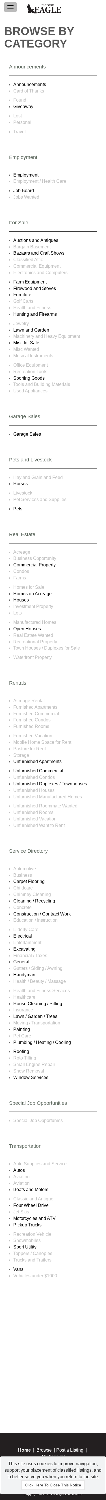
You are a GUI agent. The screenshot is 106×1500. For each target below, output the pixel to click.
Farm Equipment (30, 282)
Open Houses (27, 628)
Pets (17, 508)
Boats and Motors (30, 1189)
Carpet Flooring (29, 881)
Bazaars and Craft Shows (38, 253)
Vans (18, 1269)
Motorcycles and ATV (34, 1218)
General (21, 961)
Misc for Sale (26, 342)
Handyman (24, 974)
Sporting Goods (29, 378)
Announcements (29, 84)
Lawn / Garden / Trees (35, 1016)
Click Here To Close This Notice (53, 1485)
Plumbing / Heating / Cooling (42, 1042)
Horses (20, 483)
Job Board (23, 190)
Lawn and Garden (31, 330)
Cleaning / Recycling (34, 901)
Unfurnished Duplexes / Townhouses (50, 783)
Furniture (22, 294)
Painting (21, 1029)
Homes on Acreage (32, 593)
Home (24, 1450)
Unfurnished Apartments (37, 761)
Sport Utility (24, 1247)
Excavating (24, 949)
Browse (44, 1450)
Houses (21, 600)
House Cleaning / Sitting (37, 1003)
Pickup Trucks (27, 1224)
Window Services (30, 1077)
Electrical (22, 936)
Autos (19, 1170)
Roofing (21, 1051)
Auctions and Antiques (35, 240)
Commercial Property (34, 564)
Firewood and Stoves (34, 288)
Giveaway (23, 106)
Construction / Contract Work (42, 914)
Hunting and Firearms (35, 314)
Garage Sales (27, 434)
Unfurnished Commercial (38, 770)
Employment (25, 175)
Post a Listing (69, 1450)
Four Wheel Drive (31, 1205)
